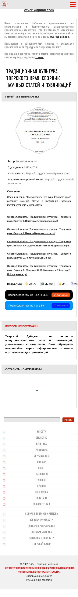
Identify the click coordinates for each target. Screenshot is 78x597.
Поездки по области (41, 520)
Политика (41, 498)
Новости (41, 432)
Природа (41, 462)
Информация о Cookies (39, 576)
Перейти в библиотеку (22, 96)
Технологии (41, 474)
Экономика (41, 492)
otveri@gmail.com (39, 10)
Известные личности (41, 538)
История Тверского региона (41, 514)
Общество (41, 438)
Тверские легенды (41, 532)
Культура (41, 444)
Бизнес (41, 486)
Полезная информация (41, 526)
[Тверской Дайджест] (5, 4)
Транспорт (41, 480)
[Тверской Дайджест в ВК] (39, 309)
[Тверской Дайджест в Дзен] (39, 298)
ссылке (39, 57)
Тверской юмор (41, 544)
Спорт (41, 468)
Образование (41, 456)
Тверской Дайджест (46, 564)
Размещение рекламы (39, 579)
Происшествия (41, 504)
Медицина (41, 450)
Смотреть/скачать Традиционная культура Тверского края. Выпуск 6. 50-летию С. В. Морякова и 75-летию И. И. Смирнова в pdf (39, 270)
